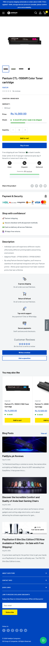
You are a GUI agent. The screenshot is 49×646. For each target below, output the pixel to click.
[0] (44, 13)
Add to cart (24, 138)
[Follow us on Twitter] (8, 630)
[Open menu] (3, 13)
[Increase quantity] (25, 129)
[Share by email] (45, 185)
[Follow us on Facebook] (3, 630)
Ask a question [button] (25, 358)
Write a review (24, 352)
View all (44, 433)
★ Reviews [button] (47, 325)
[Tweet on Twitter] (40, 185)
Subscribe (10, 612)
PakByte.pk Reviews (12, 456)
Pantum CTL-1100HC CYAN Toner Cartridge (17, 405)
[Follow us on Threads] (12, 630)
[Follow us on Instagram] (16, 630)
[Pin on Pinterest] (36, 185)
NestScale (29, 171)
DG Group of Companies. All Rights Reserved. (16, 641)
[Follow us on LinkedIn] (25, 630)
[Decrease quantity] (13, 129)
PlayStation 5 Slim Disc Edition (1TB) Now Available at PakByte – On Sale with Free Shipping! (23, 543)
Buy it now (24, 145)
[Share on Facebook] (32, 185)
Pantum (5, 88)
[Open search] (36, 13)
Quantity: (5, 130)
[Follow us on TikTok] (21, 630)
